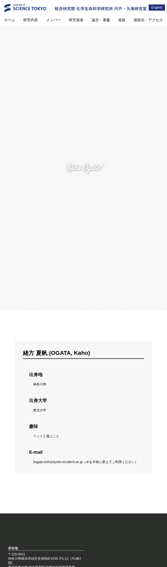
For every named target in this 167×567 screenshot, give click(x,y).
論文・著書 (101, 20)
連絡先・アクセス (148, 20)
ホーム (9, 20)
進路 (121, 20)
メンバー (53, 20)
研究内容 (30, 20)
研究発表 (76, 20)
